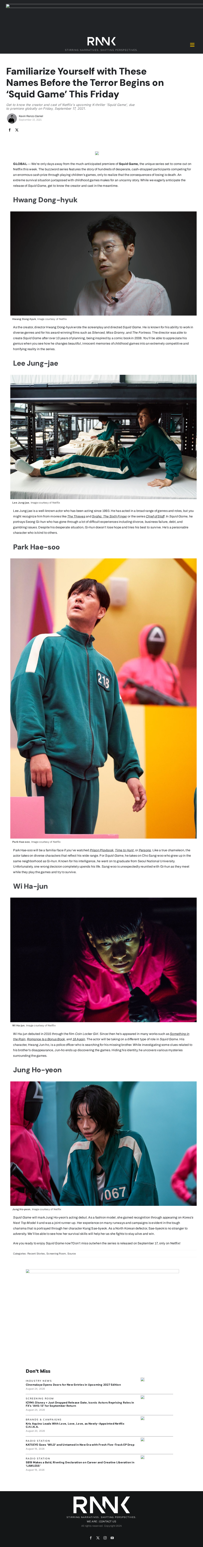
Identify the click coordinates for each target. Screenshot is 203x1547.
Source (71, 1253)
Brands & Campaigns (44, 1419)
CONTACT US (107, 1521)
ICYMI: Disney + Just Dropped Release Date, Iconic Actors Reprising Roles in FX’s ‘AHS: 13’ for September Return (80, 1404)
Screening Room (56, 1253)
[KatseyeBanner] (143, 1439)
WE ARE (92, 1521)
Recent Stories (36, 1253)
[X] (16, 130)
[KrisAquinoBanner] (143, 1417)
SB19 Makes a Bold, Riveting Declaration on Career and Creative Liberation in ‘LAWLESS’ (80, 1464)
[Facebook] (9, 130)
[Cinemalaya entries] (143, 1379)
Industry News (39, 1380)
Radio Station (38, 1440)
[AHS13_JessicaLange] (143, 1396)
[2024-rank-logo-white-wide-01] (101, 38)
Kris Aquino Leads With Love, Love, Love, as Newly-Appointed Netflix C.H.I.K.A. (75, 1425)
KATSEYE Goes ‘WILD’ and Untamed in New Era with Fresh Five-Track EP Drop (80, 1444)
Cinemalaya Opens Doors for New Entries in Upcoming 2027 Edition (73, 1384)
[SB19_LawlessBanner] (143, 1456)
